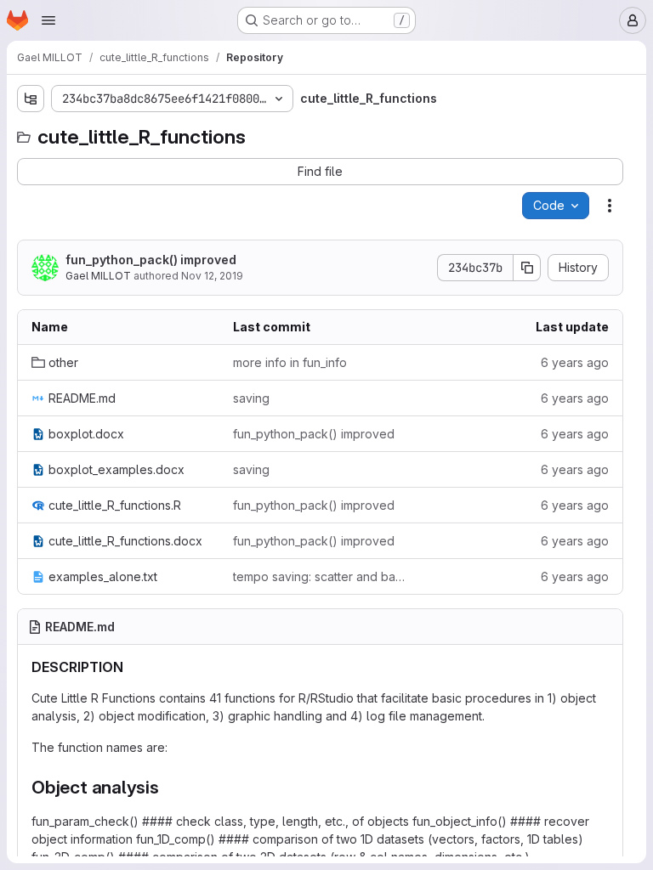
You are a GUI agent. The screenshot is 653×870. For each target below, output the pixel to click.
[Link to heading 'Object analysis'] (169, 787)
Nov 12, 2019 (212, 275)
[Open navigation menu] (48, 20)
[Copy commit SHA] (527, 267)
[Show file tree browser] (30, 98)
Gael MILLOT (98, 275)
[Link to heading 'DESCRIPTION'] (131, 666)
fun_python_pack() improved (150, 259)
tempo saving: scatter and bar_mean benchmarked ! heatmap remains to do (320, 576)
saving (251, 398)
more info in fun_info (290, 362)
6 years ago (575, 362)
